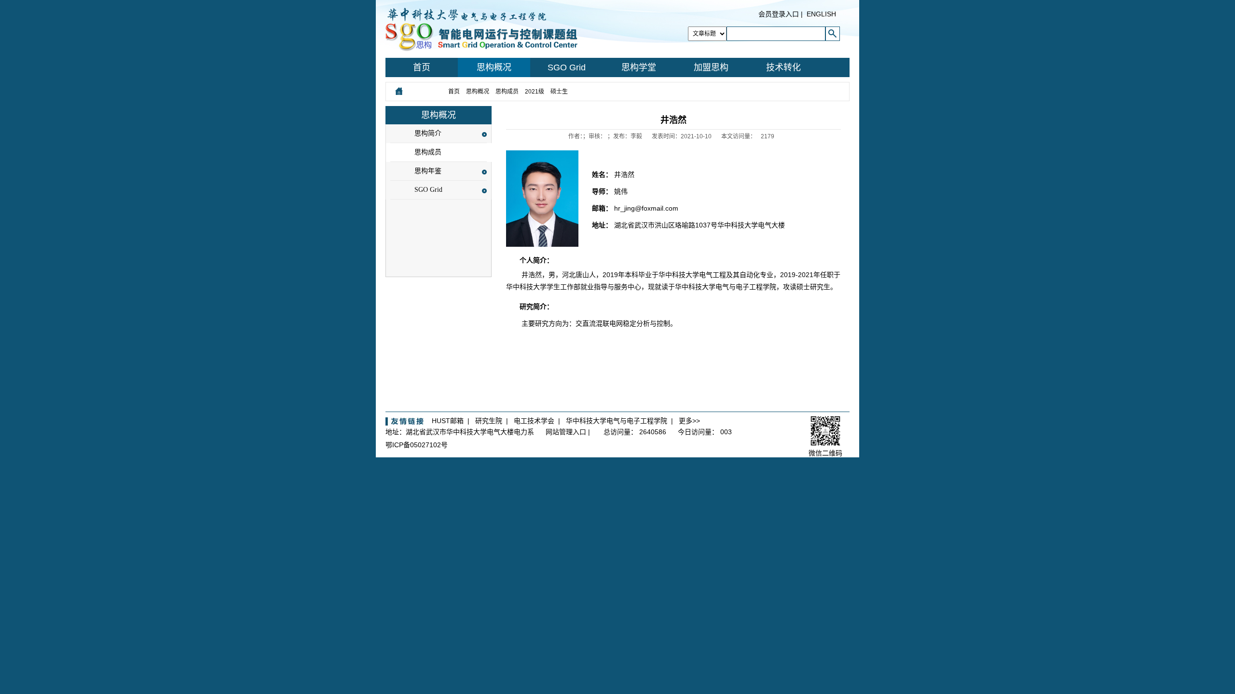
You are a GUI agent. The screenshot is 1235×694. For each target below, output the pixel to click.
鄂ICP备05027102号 (416, 445)
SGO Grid (567, 67)
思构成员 (507, 91)
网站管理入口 (566, 432)
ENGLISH (821, 14)
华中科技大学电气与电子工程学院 (616, 421)
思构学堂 (638, 67)
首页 (421, 67)
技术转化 (783, 67)
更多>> (689, 421)
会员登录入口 (778, 14)
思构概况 (494, 67)
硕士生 (559, 91)
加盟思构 (711, 67)
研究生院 (488, 421)
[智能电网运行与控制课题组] (481, 28)
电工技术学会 (534, 421)
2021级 (534, 91)
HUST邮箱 (448, 421)
